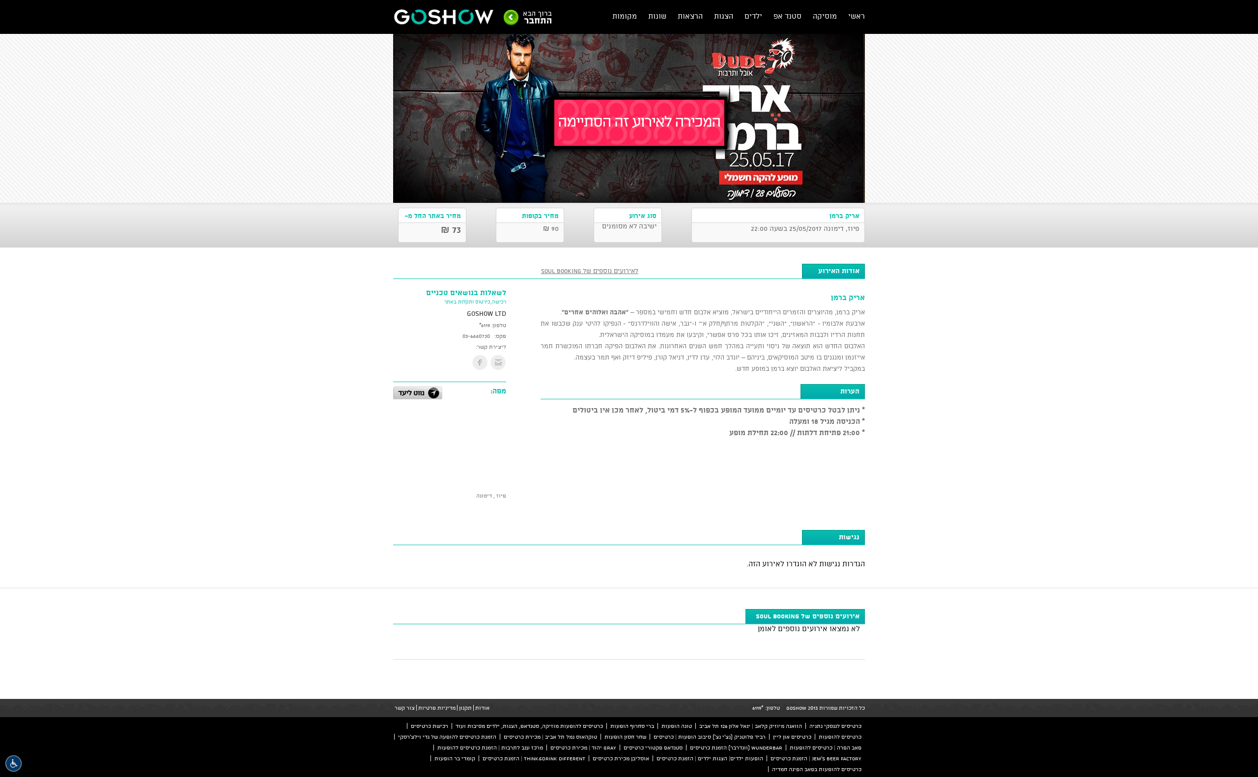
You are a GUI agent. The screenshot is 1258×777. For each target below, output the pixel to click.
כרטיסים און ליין (792, 737)
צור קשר (405, 708)
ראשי (856, 16)
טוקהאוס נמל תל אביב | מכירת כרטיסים (550, 737)
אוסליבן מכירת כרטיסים (621, 758)
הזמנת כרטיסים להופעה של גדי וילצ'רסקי (447, 737)
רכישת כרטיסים (429, 726)
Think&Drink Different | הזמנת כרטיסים (534, 758)
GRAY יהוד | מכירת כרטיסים (583, 747)
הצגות (723, 16)
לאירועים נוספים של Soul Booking (589, 271)
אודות (482, 708)
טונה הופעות (676, 726)
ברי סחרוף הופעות (632, 726)
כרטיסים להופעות (840, 737)
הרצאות (690, 16)
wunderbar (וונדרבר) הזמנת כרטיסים (736, 747)
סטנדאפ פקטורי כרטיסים (653, 747)
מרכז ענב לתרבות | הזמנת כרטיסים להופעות (490, 747)
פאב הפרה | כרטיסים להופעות (825, 747)
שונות (657, 16)
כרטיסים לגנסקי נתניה (835, 726)
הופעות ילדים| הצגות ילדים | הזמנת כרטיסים (710, 758)
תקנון (465, 708)
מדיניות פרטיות (437, 708)
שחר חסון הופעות (625, 737)
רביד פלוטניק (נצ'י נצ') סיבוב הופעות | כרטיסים (710, 737)
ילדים (753, 16)
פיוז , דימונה (491, 495)
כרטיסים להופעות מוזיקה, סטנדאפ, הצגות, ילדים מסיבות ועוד (529, 726)
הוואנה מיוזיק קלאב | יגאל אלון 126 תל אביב (750, 726)
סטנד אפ (787, 16)
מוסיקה (825, 16)
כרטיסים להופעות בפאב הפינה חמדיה (816, 769)
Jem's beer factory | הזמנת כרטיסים (816, 758)
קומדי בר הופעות (454, 758)
